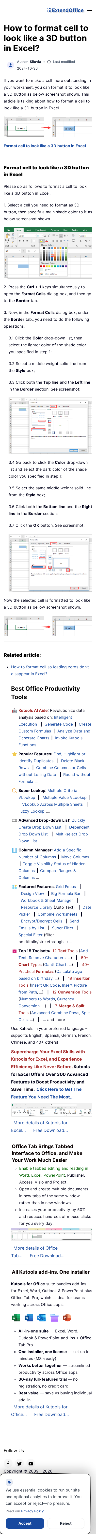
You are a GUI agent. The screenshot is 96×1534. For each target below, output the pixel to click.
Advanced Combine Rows (55, 1012)
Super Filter (62, 927)
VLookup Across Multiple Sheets (52, 804)
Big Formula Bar (65, 893)
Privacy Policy (32, 1511)
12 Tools (65, 950)
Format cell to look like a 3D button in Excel (45, 145)
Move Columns (75, 856)
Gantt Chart (55, 964)
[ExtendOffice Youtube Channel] (30, 1463)
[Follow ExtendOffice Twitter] (19, 1463)
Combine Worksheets (57, 914)
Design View (32, 893)
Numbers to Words (37, 998)
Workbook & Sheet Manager (47, 900)
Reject (66, 1523)
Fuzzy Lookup (31, 811)
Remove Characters (47, 957)
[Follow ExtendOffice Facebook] (8, 1463)
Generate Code (59, 724)
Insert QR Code (45, 985)
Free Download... (50, 1130)
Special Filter (30, 934)
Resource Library (36, 907)
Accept (25, 1523)
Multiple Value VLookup (65, 797)
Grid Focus (66, 886)
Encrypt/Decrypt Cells (41, 921)
